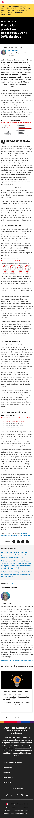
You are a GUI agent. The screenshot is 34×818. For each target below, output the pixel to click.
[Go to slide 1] (6, 717)
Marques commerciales (12, 808)
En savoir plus (6, 14)
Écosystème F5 (9, 692)
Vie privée (7, 810)
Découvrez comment (23, 748)
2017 (11, 583)
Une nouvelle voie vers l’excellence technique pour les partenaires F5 (16, 697)
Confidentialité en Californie (21, 810)
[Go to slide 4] (19, 717)
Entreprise (5, 21)
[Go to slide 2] (10, 717)
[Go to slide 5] (23, 717)
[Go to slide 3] (15, 717)
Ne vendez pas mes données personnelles (15, 813)
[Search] (28, 2)
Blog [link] (14, 21)
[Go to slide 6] (27, 717)
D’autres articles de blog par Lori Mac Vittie (16, 660)
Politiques (25, 808)
